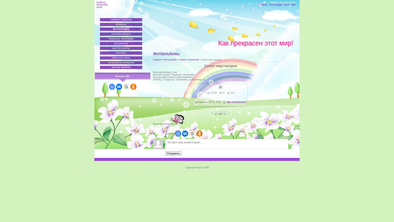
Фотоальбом (170, 59)
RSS (293, 4)
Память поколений (189, 59)
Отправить (173, 153)
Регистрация (275, 4)
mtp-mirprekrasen (236, 102)
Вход (286, 4)
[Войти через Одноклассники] (133, 87)
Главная (263, 4)
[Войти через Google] (126, 86)
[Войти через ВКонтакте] (119, 87)
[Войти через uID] (112, 87)
